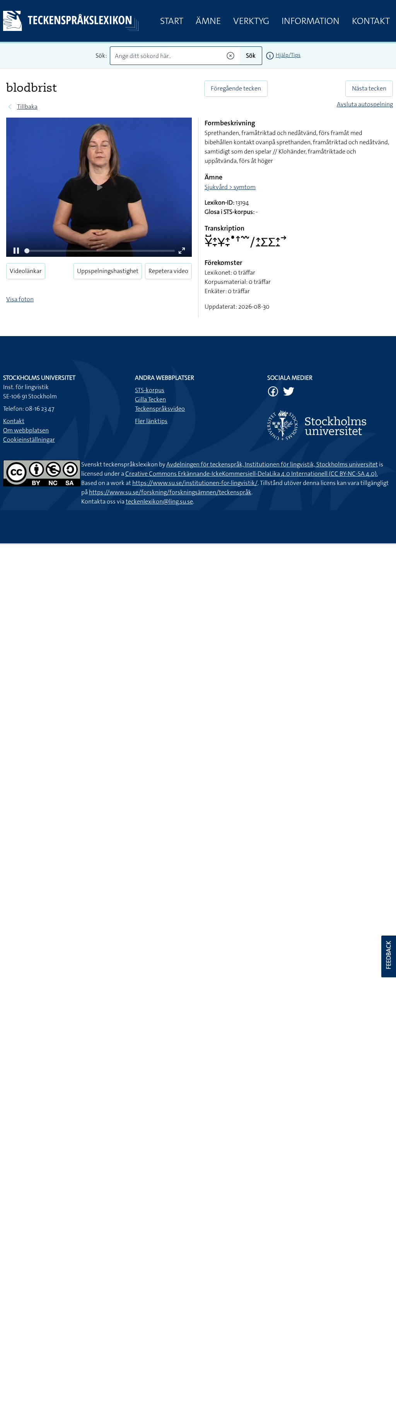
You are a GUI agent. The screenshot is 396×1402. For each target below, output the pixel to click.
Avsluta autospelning (365, 104)
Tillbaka (27, 106)
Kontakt (371, 21)
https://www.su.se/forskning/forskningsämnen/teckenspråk (170, 492)
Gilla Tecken (150, 399)
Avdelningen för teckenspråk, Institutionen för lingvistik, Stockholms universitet (272, 464)
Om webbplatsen (26, 430)
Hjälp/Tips (288, 54)
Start (171, 21)
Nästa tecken (369, 88)
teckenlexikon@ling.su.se (159, 501)
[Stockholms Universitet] (330, 425)
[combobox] (175, 55)
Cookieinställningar (29, 439)
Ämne (208, 21)
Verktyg (251, 21)
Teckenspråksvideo (160, 409)
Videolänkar (26, 271)
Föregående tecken (236, 88)
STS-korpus (149, 390)
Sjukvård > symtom (230, 187)
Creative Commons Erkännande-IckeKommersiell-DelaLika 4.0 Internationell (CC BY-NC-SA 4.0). (251, 474)
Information (311, 21)
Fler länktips (151, 421)
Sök (251, 55)
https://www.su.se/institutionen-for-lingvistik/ (195, 483)
